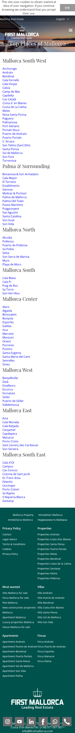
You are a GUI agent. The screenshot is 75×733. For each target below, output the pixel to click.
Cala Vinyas (9, 84)
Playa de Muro (11, 264)
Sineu (6, 364)
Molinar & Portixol (14, 193)
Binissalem (9, 314)
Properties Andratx (48, 534)
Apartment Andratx (13, 641)
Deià (5, 382)
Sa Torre (8, 289)
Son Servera (10, 449)
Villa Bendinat (46, 602)
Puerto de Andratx (14, 134)
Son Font (8, 157)
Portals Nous (11, 130)
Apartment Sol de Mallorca (18, 666)
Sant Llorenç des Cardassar (20, 445)
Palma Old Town (13, 201)
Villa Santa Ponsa (47, 612)
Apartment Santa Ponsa (16, 661)
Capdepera (9, 434)
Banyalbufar (10, 378)
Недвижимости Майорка (52, 519)
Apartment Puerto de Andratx (19, 646)
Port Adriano (10, 126)
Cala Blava (9, 278)
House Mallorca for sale (16, 627)
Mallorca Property (23, 515)
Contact (6, 534)
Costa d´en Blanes (14, 103)
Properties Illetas (47, 554)
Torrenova (9, 160)
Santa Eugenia (11, 353)
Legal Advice (9, 539)
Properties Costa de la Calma (54, 563)
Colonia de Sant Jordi (16, 474)
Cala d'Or (8, 462)
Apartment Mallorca (14, 617)
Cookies (6, 549)
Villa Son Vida (45, 622)
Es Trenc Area (11, 478)
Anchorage (9, 69)
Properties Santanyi (49, 568)
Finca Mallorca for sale (15, 597)
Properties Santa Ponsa (51, 544)
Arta (5, 418)
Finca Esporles (46, 651)
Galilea (6, 326)
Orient (6, 341)
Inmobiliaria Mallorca (20, 519)
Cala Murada (10, 422)
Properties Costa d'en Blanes (54, 539)
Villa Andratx (45, 593)
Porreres (8, 345)
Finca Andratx (46, 641)
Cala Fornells (10, 80)
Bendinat (8, 76)
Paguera (7, 118)
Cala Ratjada (10, 426)
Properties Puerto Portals (52, 549)
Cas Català (9, 99)
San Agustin (10, 212)
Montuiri (8, 337)
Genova (7, 189)
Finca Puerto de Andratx (52, 646)
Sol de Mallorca (12, 153)
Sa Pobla (8, 249)
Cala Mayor (9, 178)
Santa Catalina (11, 216)
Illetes (6, 111)
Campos (7, 466)
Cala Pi (6, 282)
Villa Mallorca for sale (15, 593)
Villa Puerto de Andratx (51, 597)
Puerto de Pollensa (14, 245)
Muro (6, 260)
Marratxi (8, 334)
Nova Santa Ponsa (14, 115)
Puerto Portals (12, 137)
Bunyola (7, 318)
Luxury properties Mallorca (18, 622)
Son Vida (8, 224)
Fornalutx (8, 393)
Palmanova (9, 122)
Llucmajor (9, 485)
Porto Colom (10, 489)
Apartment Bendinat (14, 651)
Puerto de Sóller (13, 401)
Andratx (7, 72)
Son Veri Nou (11, 293)
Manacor (8, 437)
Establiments (11, 186)
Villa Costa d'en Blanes (51, 607)
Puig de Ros (10, 286)
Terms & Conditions (13, 544)
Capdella (8, 95)
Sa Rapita (8, 493)
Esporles (8, 322)
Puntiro (7, 349)
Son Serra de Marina (15, 257)
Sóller (6, 397)
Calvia (6, 88)
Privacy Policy (10, 554)
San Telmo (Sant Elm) (16, 145)
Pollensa (8, 241)
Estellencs (9, 385)
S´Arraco (8, 141)
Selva (5, 253)
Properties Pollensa (49, 578)
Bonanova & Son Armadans (20, 174)
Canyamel (8, 430)
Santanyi (8, 501)
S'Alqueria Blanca (13, 497)
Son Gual (8, 220)
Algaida (7, 311)
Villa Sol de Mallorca (49, 617)
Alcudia (7, 237)
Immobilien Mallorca (50, 515)
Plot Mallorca (10, 602)
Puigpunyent (10, 209)
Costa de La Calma (14, 107)
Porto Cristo (10, 441)
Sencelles (8, 360)
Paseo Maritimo (12, 205)
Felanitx (7, 482)
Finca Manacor (46, 656)
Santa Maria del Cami (16, 357)
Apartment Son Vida (14, 671)
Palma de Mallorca (14, 197)
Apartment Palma (12, 675)
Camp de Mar (11, 92)
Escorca (7, 389)
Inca (5, 330)
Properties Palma (47, 573)
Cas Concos (10, 470)
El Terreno (9, 182)
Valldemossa (10, 405)
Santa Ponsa (10, 149)
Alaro (5, 307)
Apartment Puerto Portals (17, 656)
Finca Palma (44, 661)
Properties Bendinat (49, 558)
